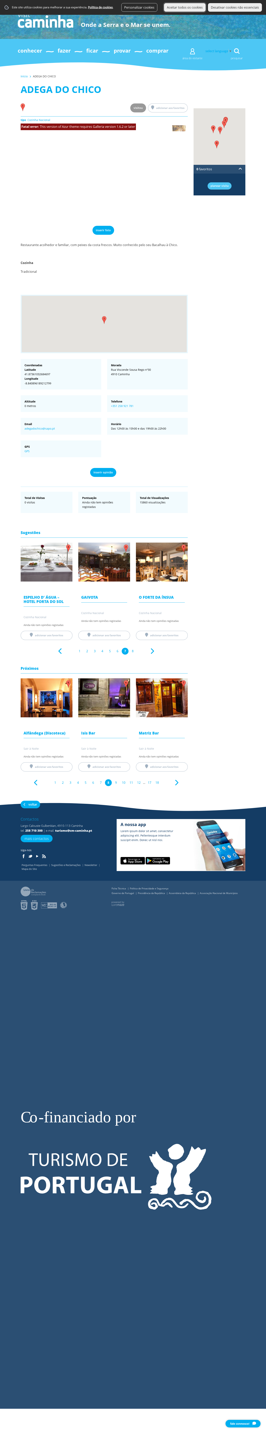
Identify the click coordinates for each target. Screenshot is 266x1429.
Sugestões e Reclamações (66, 865)
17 (149, 782)
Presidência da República (152, 893)
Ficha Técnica (119, 888)
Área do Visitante (192, 58)
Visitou (138, 108)
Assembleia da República (182, 893)
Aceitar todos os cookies (185, 7)
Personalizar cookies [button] (139, 7)
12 (139, 782)
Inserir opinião (103, 472)
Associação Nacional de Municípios (219, 893)
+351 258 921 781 (122, 406)
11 (131, 782)
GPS (27, 451)
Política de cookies (100, 7)
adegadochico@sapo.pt (40, 428)
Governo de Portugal (123, 893)
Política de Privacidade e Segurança (149, 888)
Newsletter (91, 865)
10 (123, 782)
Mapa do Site (29, 869)
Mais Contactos (37, 838)
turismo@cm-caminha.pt (73, 830)
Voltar (32, 804)
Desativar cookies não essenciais (235, 7)
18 (157, 782)
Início (24, 76)
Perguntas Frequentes (35, 865)
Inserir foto (103, 230)
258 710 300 (34, 830)
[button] (104, 320)
